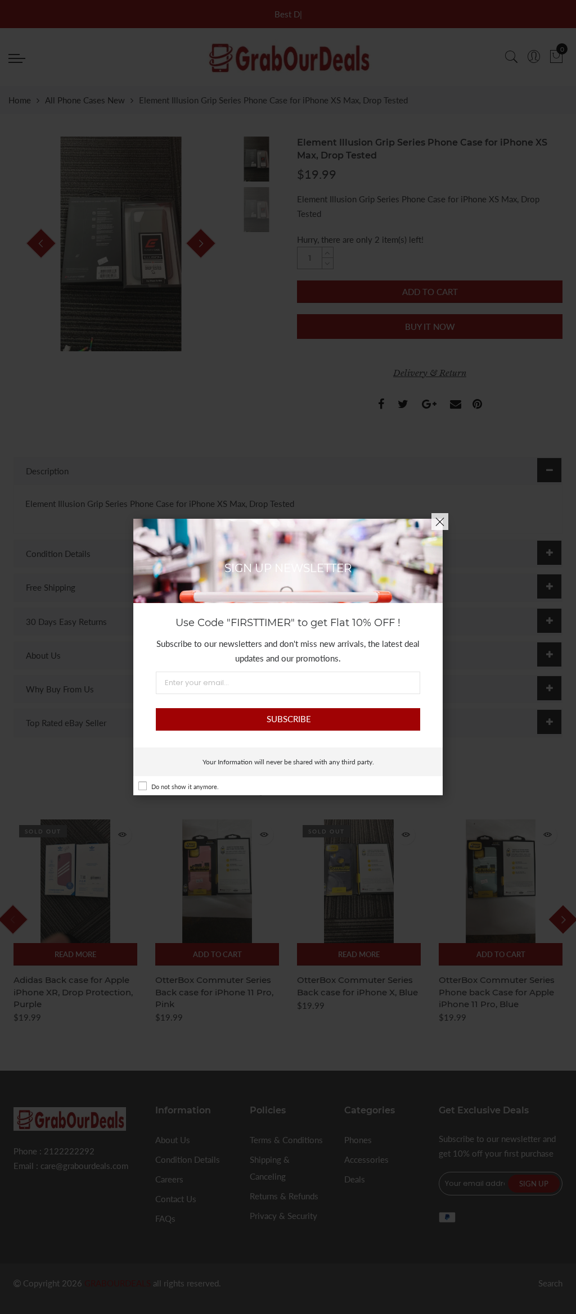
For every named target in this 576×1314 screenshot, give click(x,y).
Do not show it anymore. (185, 786)
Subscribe (289, 719)
